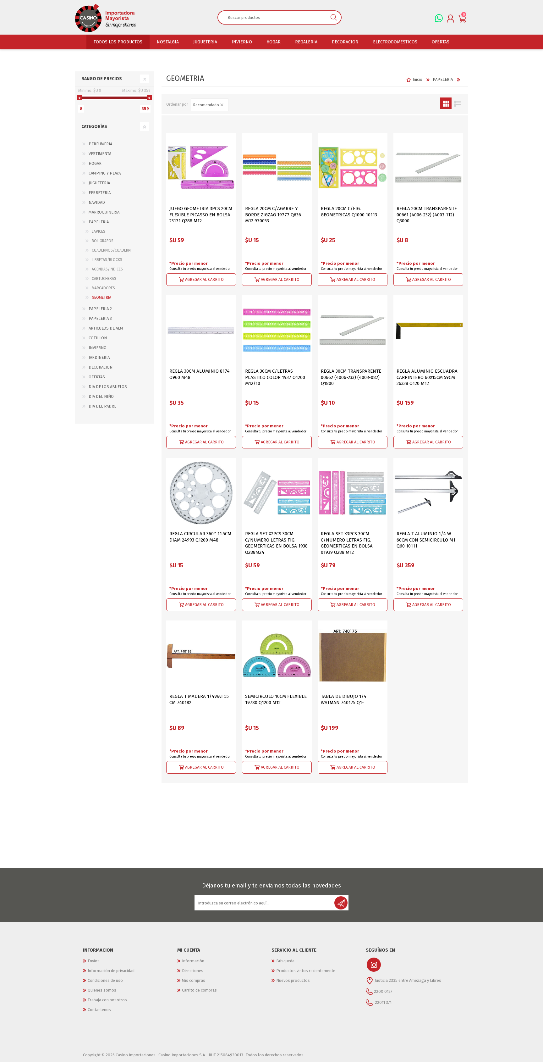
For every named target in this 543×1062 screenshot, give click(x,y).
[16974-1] (201, 330)
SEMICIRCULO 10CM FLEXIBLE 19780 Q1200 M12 (276, 699)
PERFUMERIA (100, 144)
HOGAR (95, 163)
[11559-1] (352, 493)
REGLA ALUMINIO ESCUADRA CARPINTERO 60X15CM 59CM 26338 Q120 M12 (427, 377)
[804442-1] (201, 493)
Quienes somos (102, 990)
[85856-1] (428, 168)
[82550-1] (352, 330)
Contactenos (99, 1009)
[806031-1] (428, 330)
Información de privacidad (111, 970)
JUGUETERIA (99, 183)
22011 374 (383, 1002)
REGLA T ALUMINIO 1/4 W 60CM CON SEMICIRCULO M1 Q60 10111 (426, 540)
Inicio (417, 79)
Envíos (94, 961)
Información (193, 961)
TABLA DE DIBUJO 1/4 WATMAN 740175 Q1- (343, 699)
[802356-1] (201, 168)
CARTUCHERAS (104, 278)
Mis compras (193, 980)
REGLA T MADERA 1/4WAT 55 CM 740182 (199, 699)
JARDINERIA (99, 357)
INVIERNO (98, 347)
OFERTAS (97, 377)
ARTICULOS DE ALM (106, 328)
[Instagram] (374, 965)
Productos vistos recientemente (305, 970)
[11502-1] (201, 655)
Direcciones (192, 970)
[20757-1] (428, 493)
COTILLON (98, 338)
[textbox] (272, 17)
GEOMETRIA (101, 297)
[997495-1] (277, 655)
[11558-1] (277, 493)
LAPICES (98, 231)
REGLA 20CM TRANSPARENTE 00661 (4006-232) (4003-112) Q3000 (427, 215)
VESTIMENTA (100, 153)
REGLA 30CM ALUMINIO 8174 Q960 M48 (199, 374)
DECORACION (100, 367)
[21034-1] (352, 168)
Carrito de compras (199, 990)
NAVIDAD (97, 202)
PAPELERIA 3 (100, 318)
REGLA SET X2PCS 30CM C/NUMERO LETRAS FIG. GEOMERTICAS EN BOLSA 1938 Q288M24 (276, 543)
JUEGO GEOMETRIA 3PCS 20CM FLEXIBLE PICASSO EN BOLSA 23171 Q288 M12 (200, 215)
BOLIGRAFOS (102, 241)
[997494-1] (277, 168)
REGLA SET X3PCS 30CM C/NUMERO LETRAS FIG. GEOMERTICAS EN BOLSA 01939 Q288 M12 (347, 543)
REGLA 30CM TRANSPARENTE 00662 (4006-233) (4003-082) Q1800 (351, 377)
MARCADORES (103, 288)
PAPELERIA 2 (100, 308)
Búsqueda (285, 961)
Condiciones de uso (105, 980)
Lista (457, 103)
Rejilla (446, 103)
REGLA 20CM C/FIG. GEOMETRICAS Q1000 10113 (349, 212)
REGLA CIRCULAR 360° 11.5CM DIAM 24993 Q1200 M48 (200, 537)
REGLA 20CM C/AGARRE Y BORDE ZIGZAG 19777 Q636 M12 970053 (273, 215)
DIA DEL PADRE (102, 406)
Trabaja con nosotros (107, 1000)
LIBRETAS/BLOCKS (107, 260)
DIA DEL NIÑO (101, 396)
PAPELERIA (99, 222)
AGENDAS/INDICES (107, 269)
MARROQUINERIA (104, 212)
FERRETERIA (100, 192)
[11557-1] (277, 330)
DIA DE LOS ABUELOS (108, 386)
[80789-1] (352, 655)
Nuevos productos (293, 980)
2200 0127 (383, 991)
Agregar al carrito (204, 279)
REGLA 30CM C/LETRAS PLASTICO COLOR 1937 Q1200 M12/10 (275, 377)
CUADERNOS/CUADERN (111, 250)
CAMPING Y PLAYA (105, 173)
